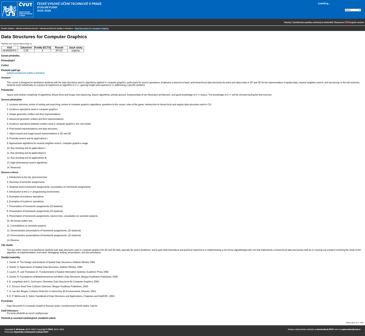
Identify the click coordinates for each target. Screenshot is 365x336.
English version (356, 22)
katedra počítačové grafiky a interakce (56, 28)
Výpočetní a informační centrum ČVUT (31, 332)
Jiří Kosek (20, 329)
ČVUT (50, 329)
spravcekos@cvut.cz (351, 329)
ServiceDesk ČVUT (325, 329)
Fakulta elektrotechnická (27, 28)
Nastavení (339, 22)
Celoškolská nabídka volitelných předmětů (312, 22)
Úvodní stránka (7, 28)
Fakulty (287, 22)
